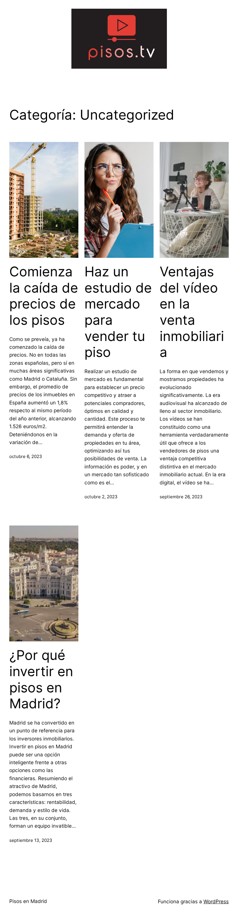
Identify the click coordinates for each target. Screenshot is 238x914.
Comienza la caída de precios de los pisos (43, 296)
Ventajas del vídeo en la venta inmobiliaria (192, 312)
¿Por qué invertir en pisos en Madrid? (41, 679)
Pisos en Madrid (28, 901)
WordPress (216, 901)
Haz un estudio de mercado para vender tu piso (118, 312)
